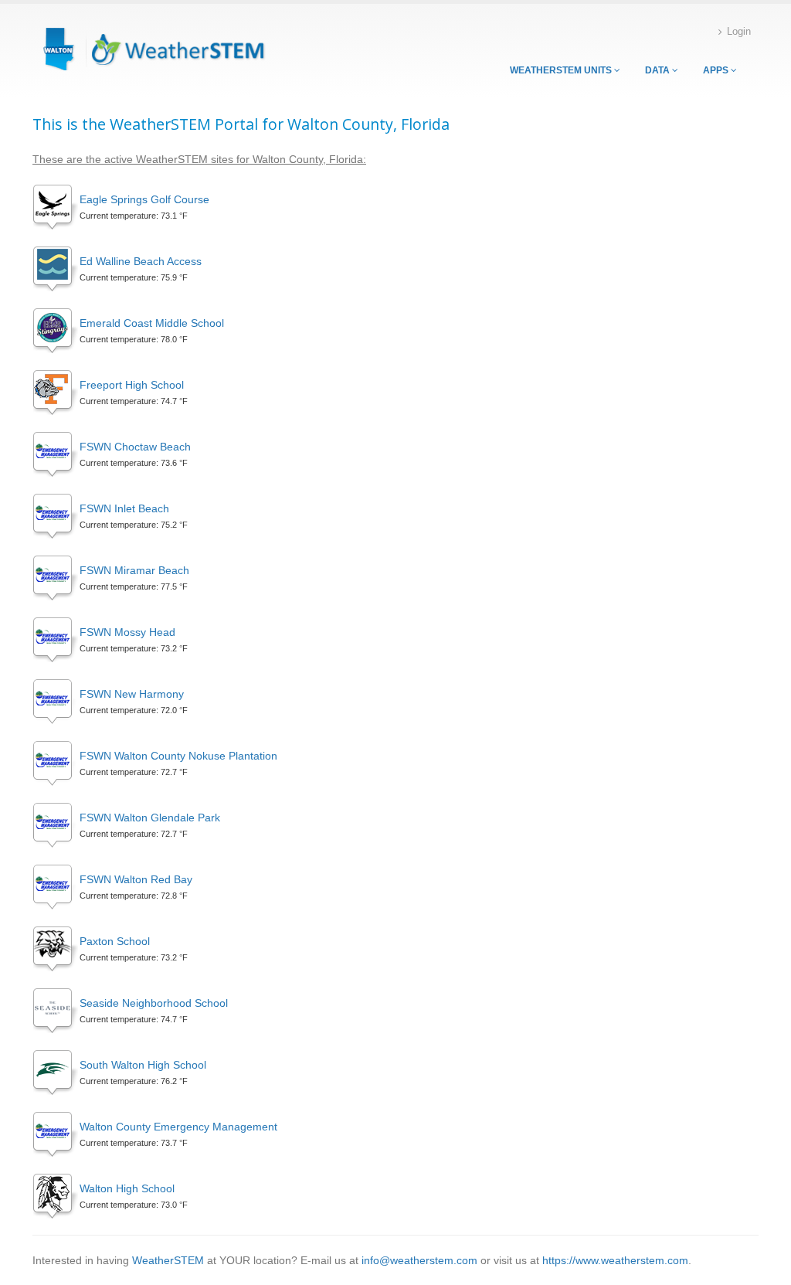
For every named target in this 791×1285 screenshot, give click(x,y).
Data (658, 70)
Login (739, 31)
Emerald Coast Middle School (152, 323)
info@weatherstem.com (419, 1260)
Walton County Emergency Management (178, 1126)
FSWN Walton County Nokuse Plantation (178, 756)
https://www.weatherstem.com (615, 1260)
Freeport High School (132, 385)
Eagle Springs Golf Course (144, 199)
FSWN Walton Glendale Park (150, 817)
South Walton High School (143, 1065)
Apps (717, 70)
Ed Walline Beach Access (141, 261)
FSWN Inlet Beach (124, 508)
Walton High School (127, 1188)
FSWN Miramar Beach (134, 570)
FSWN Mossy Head (127, 632)
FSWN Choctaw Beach (135, 446)
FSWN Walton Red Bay (136, 879)
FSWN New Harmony (132, 694)
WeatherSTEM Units (562, 70)
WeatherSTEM (168, 1260)
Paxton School (115, 941)
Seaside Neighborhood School (154, 1003)
